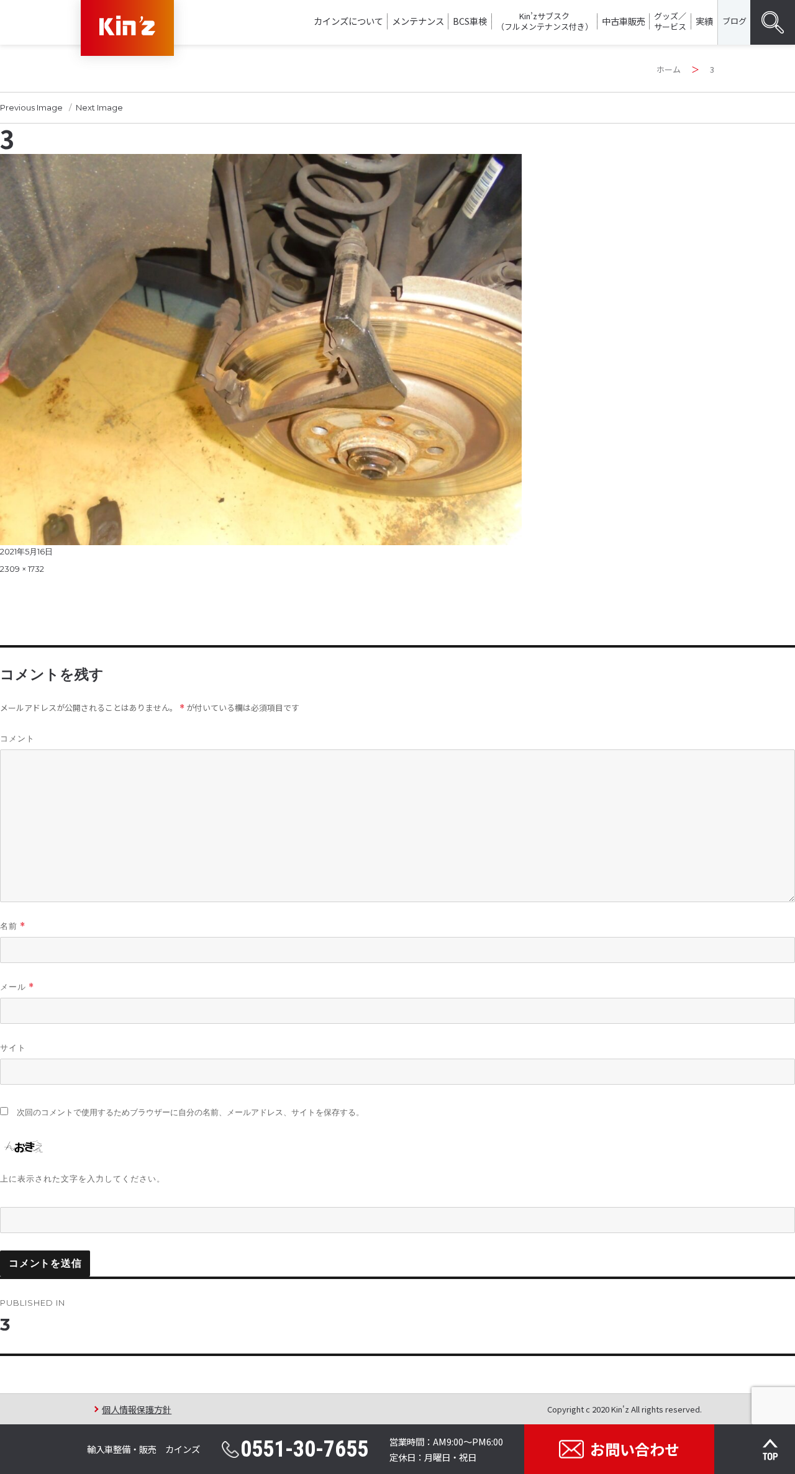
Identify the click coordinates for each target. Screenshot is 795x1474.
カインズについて (348, 20)
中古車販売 (623, 20)
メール (17, 987)
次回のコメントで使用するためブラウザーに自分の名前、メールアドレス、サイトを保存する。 (190, 1112)
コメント (17, 738)
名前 (12, 926)
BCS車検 (470, 20)
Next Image (99, 107)
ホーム (668, 69)
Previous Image (31, 107)
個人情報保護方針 (136, 1409)
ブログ (734, 21)
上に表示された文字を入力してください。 (82, 1178)
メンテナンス (418, 20)
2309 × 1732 (22, 569)
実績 (704, 20)
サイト (13, 1047)
